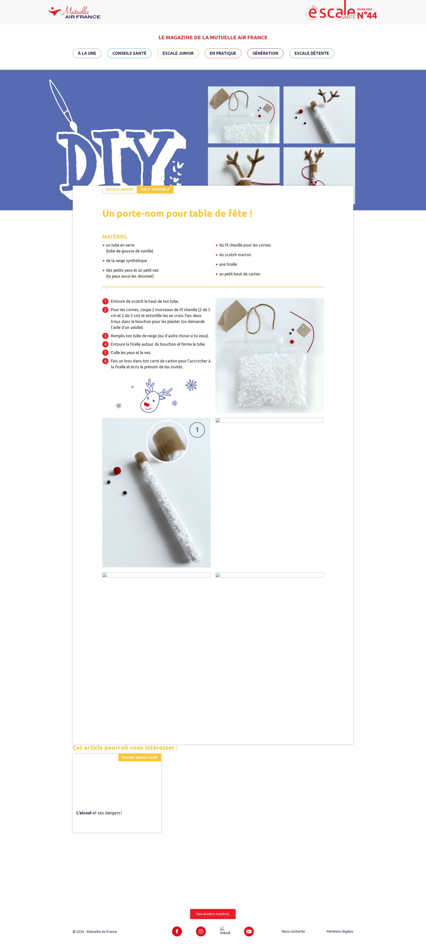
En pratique (223, 53)
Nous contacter (293, 931)
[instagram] (201, 931)
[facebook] (177, 931)
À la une (87, 53)
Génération (265, 53)
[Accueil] (74, 12)
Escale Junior (178, 53)
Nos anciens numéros (212, 914)
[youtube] (249, 931)
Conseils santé (129, 53)
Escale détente (312, 53)
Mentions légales (340, 931)
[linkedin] (225, 931)
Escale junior (119, 189)
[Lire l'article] (117, 778)
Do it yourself (155, 189)
